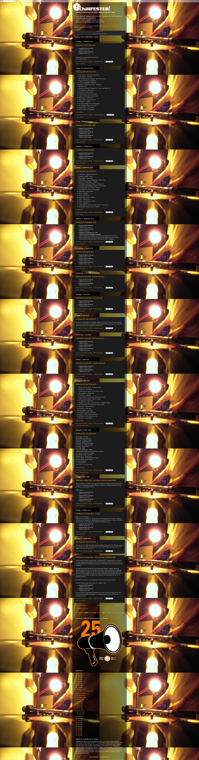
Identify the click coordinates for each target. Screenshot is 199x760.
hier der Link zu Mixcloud (86, 548)
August (80, 699)
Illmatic (87, 330)
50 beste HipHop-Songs (116, 612)
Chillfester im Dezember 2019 (85, 45)
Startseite (100, 605)
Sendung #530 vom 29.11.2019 (86, 72)
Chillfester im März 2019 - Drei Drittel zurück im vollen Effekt (96, 480)
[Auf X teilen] (109, 61)
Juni (80, 703)
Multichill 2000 (102, 741)
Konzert (77, 614)
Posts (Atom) (85, 608)
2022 (79, 681)
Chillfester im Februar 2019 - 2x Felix (88, 514)
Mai (80, 705)
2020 (79, 685)
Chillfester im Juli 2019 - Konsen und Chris (90, 276)
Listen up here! (79, 112)
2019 (79, 687)
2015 (79, 722)
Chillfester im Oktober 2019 (85, 150)
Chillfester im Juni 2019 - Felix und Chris (89, 298)
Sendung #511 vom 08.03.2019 (86, 433)
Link (83, 467)
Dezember (81, 689)
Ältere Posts (119, 605)
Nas (96, 330)
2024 (79, 677)
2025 (79, 675)
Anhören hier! (79, 209)
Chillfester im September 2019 (86, 222)
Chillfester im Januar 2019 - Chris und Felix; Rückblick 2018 (96, 557)
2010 (79, 733)
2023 (79, 679)
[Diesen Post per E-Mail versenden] (106, 61)
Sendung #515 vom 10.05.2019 (86, 319)
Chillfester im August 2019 (84, 252)
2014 (79, 724)
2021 (79, 683)
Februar (81, 712)
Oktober (81, 695)
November (81, 693)
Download (82, 425)
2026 (79, 673)
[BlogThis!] (108, 61)
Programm (82, 63)
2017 (79, 718)
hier (101, 325)
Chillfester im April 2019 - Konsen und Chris (90, 363)
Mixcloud (96, 36)
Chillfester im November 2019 (85, 125)
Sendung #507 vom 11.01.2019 (86, 542)
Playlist (81, 117)
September (81, 697)
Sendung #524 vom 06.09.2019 (86, 171)
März (80, 709)
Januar (80, 714)
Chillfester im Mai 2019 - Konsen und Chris (90, 338)
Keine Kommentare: (98, 61)
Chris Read (82, 330)
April (80, 707)
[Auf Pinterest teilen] (112, 61)
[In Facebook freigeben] (111, 61)
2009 (79, 735)
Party (106, 612)
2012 (79, 728)
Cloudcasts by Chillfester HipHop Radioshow (84, 36)
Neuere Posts (80, 605)
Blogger (107, 757)
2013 (79, 726)
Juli (80, 701)
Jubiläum (92, 330)
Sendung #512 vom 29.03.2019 (86, 384)
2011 (79, 731)
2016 (79, 720)
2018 (79, 716)
